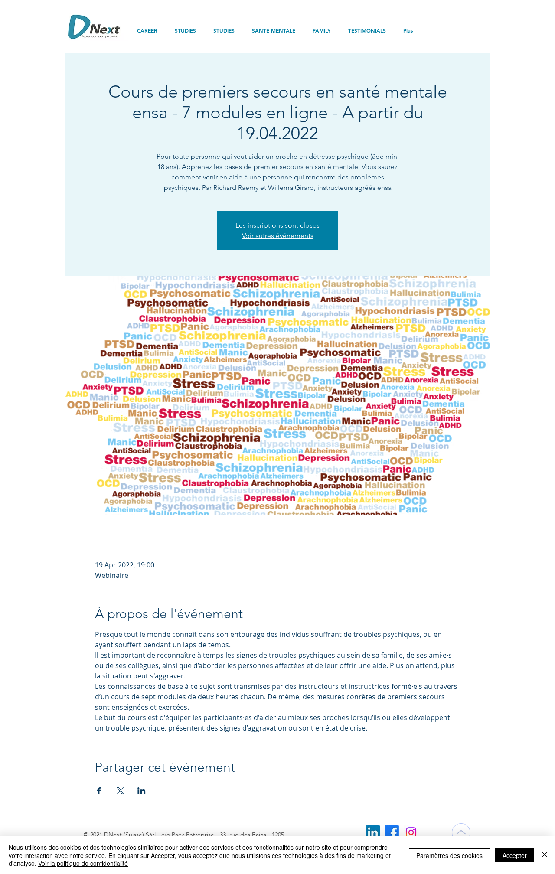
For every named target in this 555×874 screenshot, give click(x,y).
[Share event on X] (120, 790)
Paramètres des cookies (449, 855)
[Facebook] (392, 832)
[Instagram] (411, 832)
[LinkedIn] (373, 832)
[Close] (544, 855)
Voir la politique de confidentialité (83, 863)
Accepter (515, 855)
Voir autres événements (277, 236)
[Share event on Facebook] (99, 790)
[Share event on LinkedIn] (141, 790)
